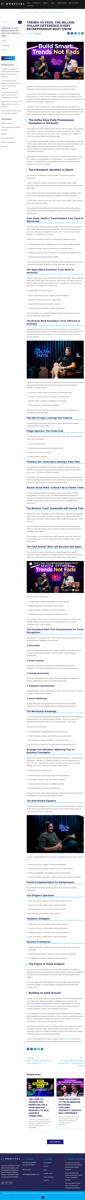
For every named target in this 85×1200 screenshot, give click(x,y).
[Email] (79, 33)
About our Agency (74, 3)
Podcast (4, 146)
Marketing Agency (8, 142)
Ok (43, 1197)
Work (45, 1170)
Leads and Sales (7, 138)
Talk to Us (30, 5)
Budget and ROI (7, 123)
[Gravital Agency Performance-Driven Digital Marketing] (12, 4)
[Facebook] (72, 33)
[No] (83, 1195)
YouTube (67, 1039)
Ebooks (4, 134)
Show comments (55, 1142)
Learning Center (61, 3)
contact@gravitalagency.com (30, 1174)
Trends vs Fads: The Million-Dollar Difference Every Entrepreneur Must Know (11, 104)
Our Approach (36, 3)
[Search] (20, 22)
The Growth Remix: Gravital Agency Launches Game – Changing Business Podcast (9, 95)
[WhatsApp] (82, 33)
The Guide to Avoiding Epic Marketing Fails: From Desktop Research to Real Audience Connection (39, 1107)
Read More (32, 1128)
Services (46, 1166)
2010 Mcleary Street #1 (29, 1162)
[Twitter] (75, 33)
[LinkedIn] (68, 33)
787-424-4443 (26, 1169)
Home (28, 3)
